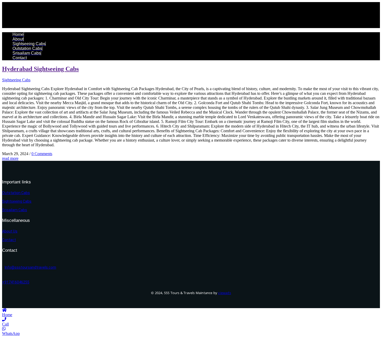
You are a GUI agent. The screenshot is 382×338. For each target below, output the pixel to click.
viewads (224, 292)
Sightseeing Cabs (16, 80)
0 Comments (41, 153)
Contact (9, 240)
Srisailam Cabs (14, 210)
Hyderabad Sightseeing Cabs (40, 68)
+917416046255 (15, 282)
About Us (9, 231)
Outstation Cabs (16, 193)
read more (10, 158)
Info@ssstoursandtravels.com (30, 267)
